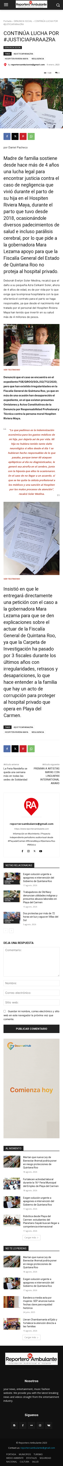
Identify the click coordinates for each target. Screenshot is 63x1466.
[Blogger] (14, 1425)
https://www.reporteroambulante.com (31, 829)
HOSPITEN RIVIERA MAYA (16, 58)
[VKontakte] (48, 1425)
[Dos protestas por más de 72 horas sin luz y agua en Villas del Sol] (12, 918)
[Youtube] (40, 850)
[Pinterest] (23, 136)
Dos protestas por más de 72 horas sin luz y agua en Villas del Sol (40, 917)
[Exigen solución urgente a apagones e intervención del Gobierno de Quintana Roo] (12, 878)
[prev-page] (6, 930)
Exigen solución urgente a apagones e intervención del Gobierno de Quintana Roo (38, 877)
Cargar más (30, 1237)
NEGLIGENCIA (38, 58)
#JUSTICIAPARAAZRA (23, 53)
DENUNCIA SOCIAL (23, 21)
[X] (15, 136)
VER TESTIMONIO (12, 370)
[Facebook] (7, 136)
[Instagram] (28, 850)
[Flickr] (31, 1425)
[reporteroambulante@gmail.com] (6, 64)
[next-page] (11, 930)
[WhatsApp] (31, 136)
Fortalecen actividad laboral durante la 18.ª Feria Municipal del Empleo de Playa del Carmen (41, 1183)
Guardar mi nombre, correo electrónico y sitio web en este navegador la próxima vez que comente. (31, 1015)
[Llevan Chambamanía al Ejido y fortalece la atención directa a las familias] (12, 1324)
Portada (8, 21)
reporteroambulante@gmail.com (28, 64)
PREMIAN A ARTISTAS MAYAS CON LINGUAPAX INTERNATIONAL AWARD (46, 776)
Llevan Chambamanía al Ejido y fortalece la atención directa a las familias (40, 1323)
